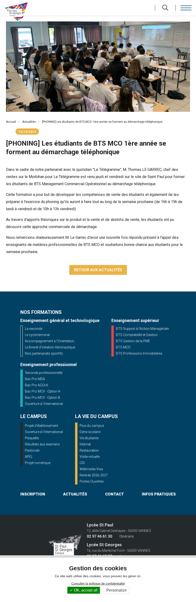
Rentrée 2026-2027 (94, 475)
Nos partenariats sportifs (44, 353)
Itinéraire (126, 536)
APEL (29, 457)
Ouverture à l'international (44, 404)
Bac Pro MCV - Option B (42, 397)
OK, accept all (85, 590)
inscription (32, 494)
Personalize (116, 590)
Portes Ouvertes (92, 481)
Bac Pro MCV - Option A (42, 391)
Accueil (11, 121)
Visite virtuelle (90, 457)
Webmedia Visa (91, 469)
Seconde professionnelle (43, 373)
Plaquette (32, 438)
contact (114, 494)
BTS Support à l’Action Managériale (142, 329)
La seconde (33, 329)
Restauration (89, 450)
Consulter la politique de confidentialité (98, 583)
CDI (82, 463)
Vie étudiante (89, 438)
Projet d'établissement (41, 426)
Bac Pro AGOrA (36, 385)
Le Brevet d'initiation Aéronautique (50, 347)
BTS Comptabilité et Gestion (137, 335)
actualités (75, 494)
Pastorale (32, 450)
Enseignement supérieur (135, 320)
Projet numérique (37, 463)
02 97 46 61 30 (99, 536)
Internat (85, 444)
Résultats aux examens (42, 444)
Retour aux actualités (98, 270)
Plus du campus (92, 426)
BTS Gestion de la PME (133, 341)
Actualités (29, 121)
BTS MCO (123, 347)
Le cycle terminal (37, 335)
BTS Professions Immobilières (139, 353)
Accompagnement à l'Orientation (49, 341)
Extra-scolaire (90, 432)
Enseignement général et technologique (59, 320)
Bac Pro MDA (35, 379)
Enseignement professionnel (48, 364)
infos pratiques (159, 494)
